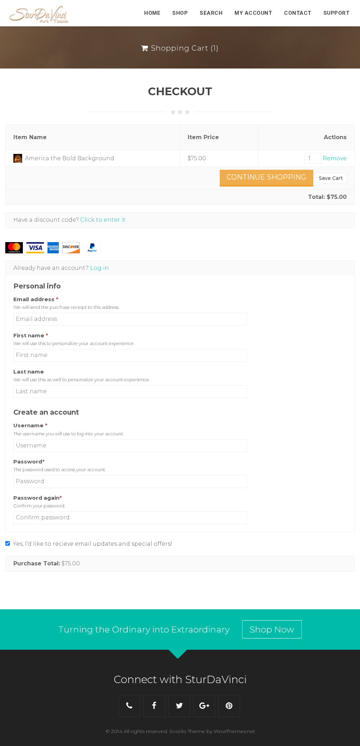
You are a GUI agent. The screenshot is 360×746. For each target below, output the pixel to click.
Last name (28, 371)
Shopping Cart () (184, 48)
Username (43, 425)
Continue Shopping (266, 177)
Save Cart (331, 178)
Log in (99, 268)
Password (42, 461)
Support (336, 13)
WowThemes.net (234, 731)
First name (30, 335)
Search (211, 13)
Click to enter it (103, 219)
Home (152, 13)
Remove (335, 158)
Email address (35, 299)
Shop (180, 13)
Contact (297, 13)
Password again (51, 497)
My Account (253, 13)
